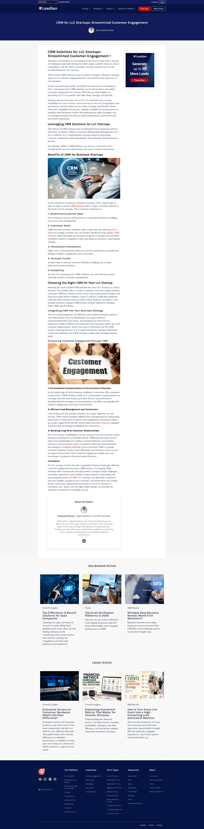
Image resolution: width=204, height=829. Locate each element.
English (43, 2)
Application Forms (114, 784)
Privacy (159, 825)
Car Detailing (91, 792)
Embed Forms (69, 812)
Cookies (143, 825)
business (72, 103)
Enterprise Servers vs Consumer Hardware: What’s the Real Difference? (56, 714)
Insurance (90, 788)
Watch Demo (159, 9)
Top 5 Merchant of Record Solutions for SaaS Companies (59, 615)
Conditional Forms (114, 806)
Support (109, 9)
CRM (74, 477)
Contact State (69, 800)
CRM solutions (77, 206)
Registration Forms (114, 788)
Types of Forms (113, 776)
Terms (151, 825)
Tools (130, 799)
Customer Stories (156, 780)
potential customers (100, 423)
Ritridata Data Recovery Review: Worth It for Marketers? (143, 615)
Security (131, 796)
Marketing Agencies (93, 776)
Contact (154, 2)
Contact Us (153, 776)
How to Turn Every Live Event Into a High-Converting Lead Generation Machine (142, 714)
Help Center (132, 776)
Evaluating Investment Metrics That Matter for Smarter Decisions (100, 712)
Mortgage (89, 784)
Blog (130, 784)
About (151, 784)
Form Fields (132, 792)
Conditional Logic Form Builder (71, 787)
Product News (154, 788)
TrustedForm (69, 796)
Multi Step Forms (113, 780)
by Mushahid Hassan (105, 30)
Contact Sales (64, 2)
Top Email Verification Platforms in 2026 (99, 614)
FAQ (129, 780)
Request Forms (113, 792)
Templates (97, 9)
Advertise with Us (156, 792)
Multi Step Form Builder (70, 781)
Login (162, 2)
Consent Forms (113, 813)
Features (67, 808)
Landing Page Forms (115, 810)
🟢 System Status (45, 790)
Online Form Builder (125, 9)
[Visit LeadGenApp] (48, 9)
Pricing (85, 9)
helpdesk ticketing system (75, 447)
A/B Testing (68, 804)
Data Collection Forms (113, 800)
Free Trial (144, 9)
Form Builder (69, 776)
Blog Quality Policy (135, 803)
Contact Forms (113, 796)
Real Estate (90, 780)
